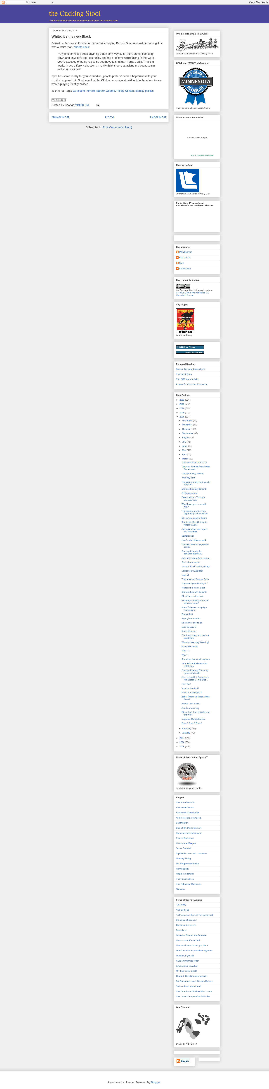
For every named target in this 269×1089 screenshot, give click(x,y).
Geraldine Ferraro (84, 90)
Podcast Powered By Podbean (202, 155)
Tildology (180, 889)
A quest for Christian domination (192, 384)
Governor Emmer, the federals (191, 935)
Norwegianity (182, 869)
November (187, 424)
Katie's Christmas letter (187, 961)
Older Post (158, 117)
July (184, 442)
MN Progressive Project (187, 863)
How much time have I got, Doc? (192, 945)
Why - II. (186, 650)
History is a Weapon (186, 843)
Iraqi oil (185, 575)
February (187, 728)
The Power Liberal (185, 879)
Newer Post (60, 117)
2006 (182, 742)
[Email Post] (97, 105)
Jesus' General (183, 848)
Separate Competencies (193, 719)
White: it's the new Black (71, 36)
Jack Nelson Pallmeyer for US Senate (194, 664)
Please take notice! (191, 703)
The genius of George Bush (195, 579)
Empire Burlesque (185, 838)
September (188, 433)
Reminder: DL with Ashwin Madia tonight (194, 523)
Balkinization (182, 822)
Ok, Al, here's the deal (192, 596)
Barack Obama (105, 90)
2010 (182, 408)
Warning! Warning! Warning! (195, 642)
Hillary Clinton (125, 90)
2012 (182, 400)
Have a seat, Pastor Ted (188, 940)
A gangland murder (191, 618)
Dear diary (181, 930)
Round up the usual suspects (196, 659)
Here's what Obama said (194, 540)
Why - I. (185, 655)
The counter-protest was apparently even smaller (195, 512)
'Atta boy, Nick (188, 477)
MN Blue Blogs (187, 347)
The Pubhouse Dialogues (188, 884)
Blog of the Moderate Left (188, 828)
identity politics (144, 90)
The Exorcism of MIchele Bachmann (194, 991)
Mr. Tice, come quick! (186, 971)
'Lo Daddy (181, 904)
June (185, 446)
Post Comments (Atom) (117, 127)
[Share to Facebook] (61, 100)
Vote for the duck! (190, 688)
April (184, 454)
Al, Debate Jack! (190, 493)
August (186, 437)
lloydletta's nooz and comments (191, 853)
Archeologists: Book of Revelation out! (194, 915)
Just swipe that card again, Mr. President (195, 530)
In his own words (190, 646)
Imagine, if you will (185, 955)
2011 (182, 404)
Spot (181, 263)
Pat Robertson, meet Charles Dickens (194, 981)
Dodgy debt (187, 614)
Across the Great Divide (187, 812)
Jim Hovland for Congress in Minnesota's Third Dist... (195, 678)
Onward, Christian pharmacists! (191, 976)
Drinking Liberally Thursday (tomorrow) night (195, 671)
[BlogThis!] (55, 100)
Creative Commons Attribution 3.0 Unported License (192, 293)
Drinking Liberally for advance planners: (192, 552)
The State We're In (185, 802)
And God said (182, 910)
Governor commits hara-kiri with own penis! (195, 601)
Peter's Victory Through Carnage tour (193, 498)
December (187, 420)
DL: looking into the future (194, 518)
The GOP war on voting (187, 379)
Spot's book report (191, 562)
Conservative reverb (186, 925)
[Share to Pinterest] (64, 100)
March (185, 458)
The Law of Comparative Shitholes (193, 996)
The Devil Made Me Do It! (194, 462)
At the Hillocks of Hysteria (188, 818)
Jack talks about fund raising (196, 558)
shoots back (81, 47)
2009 (182, 412)
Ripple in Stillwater (185, 873)
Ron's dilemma (189, 631)
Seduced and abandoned (188, 986)
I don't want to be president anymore (194, 950)
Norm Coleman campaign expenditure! (194, 608)
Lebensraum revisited (186, 966)
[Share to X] (58, 100)
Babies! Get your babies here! (190, 369)
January (186, 732)
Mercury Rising (183, 858)
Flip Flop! (186, 684)
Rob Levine (184, 257)
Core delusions (189, 627)
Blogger (155, 1082)
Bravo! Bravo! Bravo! (192, 723)
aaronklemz (185, 268)
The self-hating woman (193, 473)
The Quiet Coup (184, 374)
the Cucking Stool (75, 13)
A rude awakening (190, 708)
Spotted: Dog (188, 536)
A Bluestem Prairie (185, 807)
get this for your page (194, 352)
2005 (182, 746)
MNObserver (185, 252)
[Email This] (52, 100)
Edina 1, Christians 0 (192, 692)
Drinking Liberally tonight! (194, 489)
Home (109, 117)
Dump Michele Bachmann (188, 833)
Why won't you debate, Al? (195, 583)
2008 (182, 416)
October (186, 429)
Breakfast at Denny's (186, 920)
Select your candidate (192, 571)
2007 (182, 738)
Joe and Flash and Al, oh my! (196, 566)
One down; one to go (192, 622)
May (184, 450)
